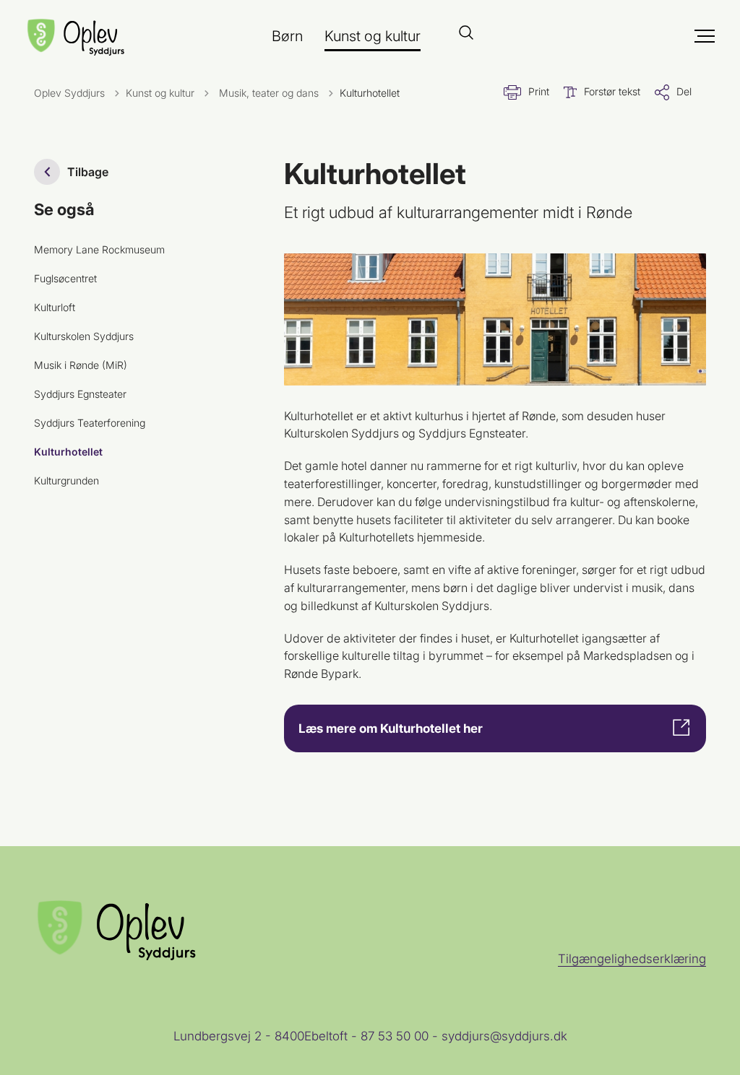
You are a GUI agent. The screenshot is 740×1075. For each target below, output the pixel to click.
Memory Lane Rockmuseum (99, 249)
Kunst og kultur (372, 36)
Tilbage (87, 172)
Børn (287, 36)
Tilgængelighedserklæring (632, 959)
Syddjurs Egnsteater (80, 394)
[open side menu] (657, 36)
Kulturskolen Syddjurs (84, 336)
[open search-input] (466, 33)
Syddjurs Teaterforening (89, 423)
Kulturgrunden (66, 480)
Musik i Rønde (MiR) (80, 365)
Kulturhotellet (68, 451)
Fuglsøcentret (65, 278)
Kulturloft (54, 307)
